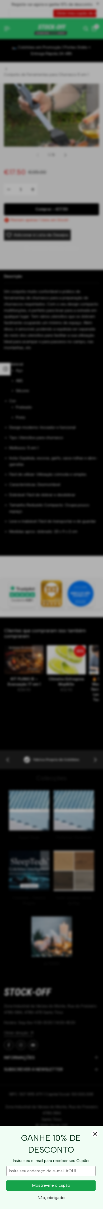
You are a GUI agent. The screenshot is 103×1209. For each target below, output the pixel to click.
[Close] (95, 1133)
